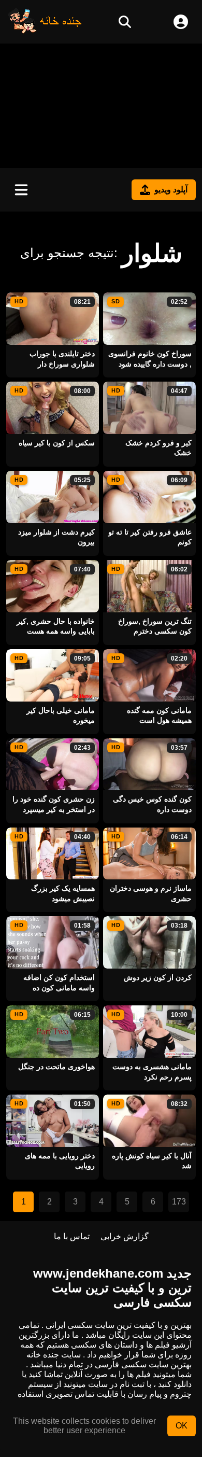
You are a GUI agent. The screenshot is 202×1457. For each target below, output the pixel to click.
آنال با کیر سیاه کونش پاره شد (152, 1161)
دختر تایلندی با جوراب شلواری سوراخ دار (62, 358)
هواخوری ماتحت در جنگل (56, 1066)
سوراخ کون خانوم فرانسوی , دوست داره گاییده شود (150, 358)
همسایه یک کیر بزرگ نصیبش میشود (63, 893)
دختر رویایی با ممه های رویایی (60, 1161)
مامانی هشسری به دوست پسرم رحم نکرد (152, 1071)
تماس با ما (72, 1236)
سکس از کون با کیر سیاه (57, 443)
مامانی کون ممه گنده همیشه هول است (159, 715)
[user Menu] (181, 22)
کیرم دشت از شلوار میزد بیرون (56, 537)
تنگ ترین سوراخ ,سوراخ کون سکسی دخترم (155, 626)
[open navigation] (21, 190)
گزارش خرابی (124, 1236)
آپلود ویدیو (170, 189)
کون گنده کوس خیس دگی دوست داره (152, 804)
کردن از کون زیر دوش (158, 977)
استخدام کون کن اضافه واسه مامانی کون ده (59, 982)
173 (179, 1201)
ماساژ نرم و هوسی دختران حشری (151, 893)
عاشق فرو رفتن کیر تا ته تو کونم (150, 537)
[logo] (45, 30)
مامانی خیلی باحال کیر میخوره (60, 715)
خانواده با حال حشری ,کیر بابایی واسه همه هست (56, 626)
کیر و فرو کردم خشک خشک (158, 448)
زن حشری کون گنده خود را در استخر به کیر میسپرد (53, 804)
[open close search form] (125, 22)
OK (181, 1425)
